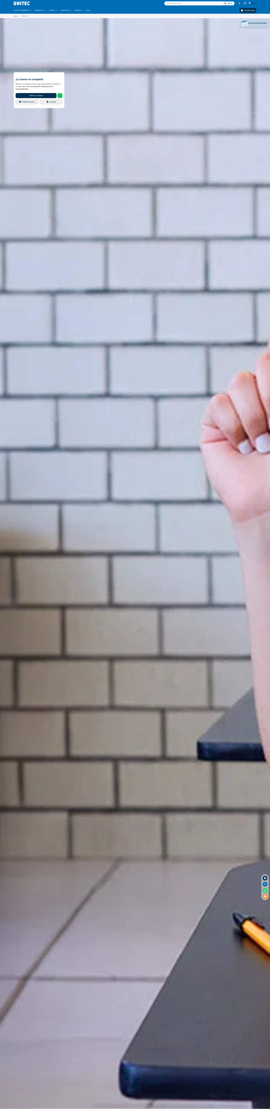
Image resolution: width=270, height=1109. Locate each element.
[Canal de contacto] (245, 3)
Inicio (15, 16)
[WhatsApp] (265, 890)
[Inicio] (22, 3)
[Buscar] (239, 3)
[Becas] (265, 878)
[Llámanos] (265, 884)
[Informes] (265, 896)
